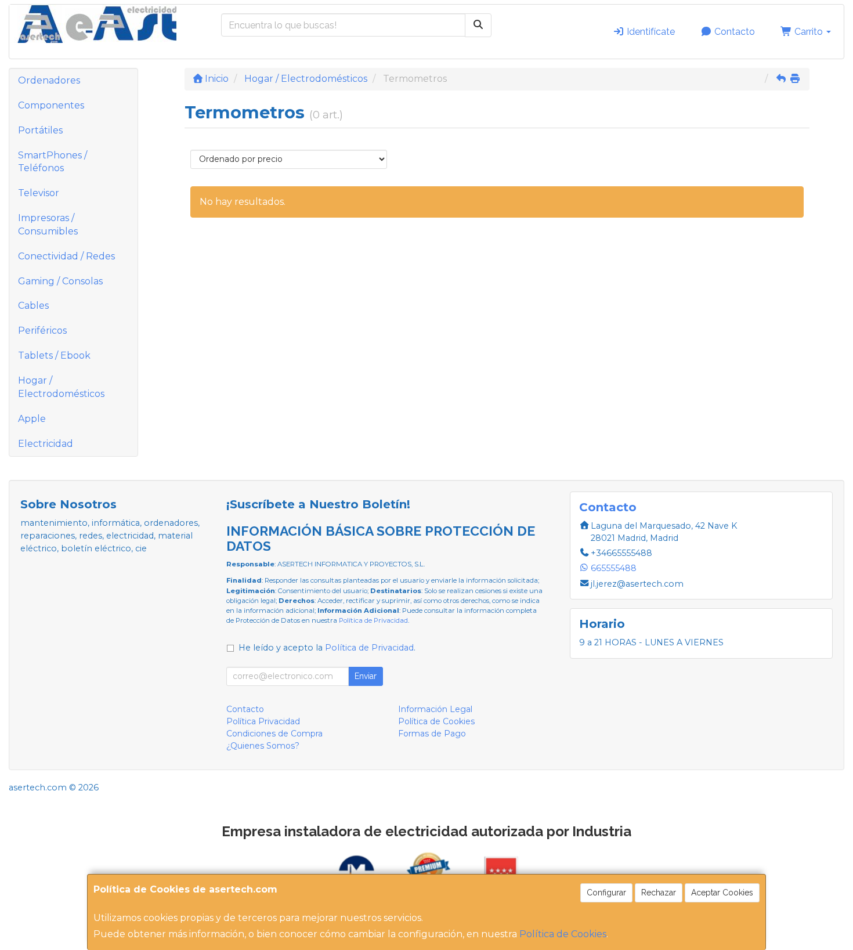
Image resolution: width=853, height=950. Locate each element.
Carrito (808, 31)
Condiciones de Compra (274, 733)
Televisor (38, 192)
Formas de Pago (432, 733)
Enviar (366, 676)
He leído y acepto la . (326, 647)
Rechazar (658, 892)
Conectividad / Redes (66, 256)
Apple (32, 418)
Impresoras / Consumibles (48, 224)
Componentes (51, 105)
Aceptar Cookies (722, 892)
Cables (33, 305)
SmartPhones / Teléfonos (52, 162)
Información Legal (435, 709)
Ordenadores (49, 80)
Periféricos (42, 330)
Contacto (733, 31)
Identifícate (649, 31)
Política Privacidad (263, 721)
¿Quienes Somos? (262, 746)
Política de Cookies (562, 934)
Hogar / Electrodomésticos (61, 387)
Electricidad (45, 443)
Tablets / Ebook (54, 355)
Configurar (606, 892)
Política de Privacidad (373, 620)
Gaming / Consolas (60, 281)
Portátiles (40, 130)
